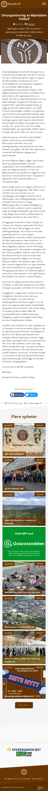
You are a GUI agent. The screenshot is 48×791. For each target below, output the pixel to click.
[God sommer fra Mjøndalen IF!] (24, 613)
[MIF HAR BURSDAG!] (24, 440)
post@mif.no (38, 778)
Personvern (21, 787)
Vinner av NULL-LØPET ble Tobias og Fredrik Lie (22, 660)
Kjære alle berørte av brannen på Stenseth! (20, 522)
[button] (17, 395)
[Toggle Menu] (44, 4)
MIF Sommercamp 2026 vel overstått (22, 592)
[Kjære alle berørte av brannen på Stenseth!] (24, 509)
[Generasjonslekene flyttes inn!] (24, 682)
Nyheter (31, 24)
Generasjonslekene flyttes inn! (19, 696)
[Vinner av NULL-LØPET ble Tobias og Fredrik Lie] (24, 647)
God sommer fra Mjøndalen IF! (19, 626)
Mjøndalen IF (14, 4)
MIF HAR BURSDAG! (14, 453)
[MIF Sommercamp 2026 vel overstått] (24, 578)
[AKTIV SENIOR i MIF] (24, 474)
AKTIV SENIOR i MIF (14, 488)
